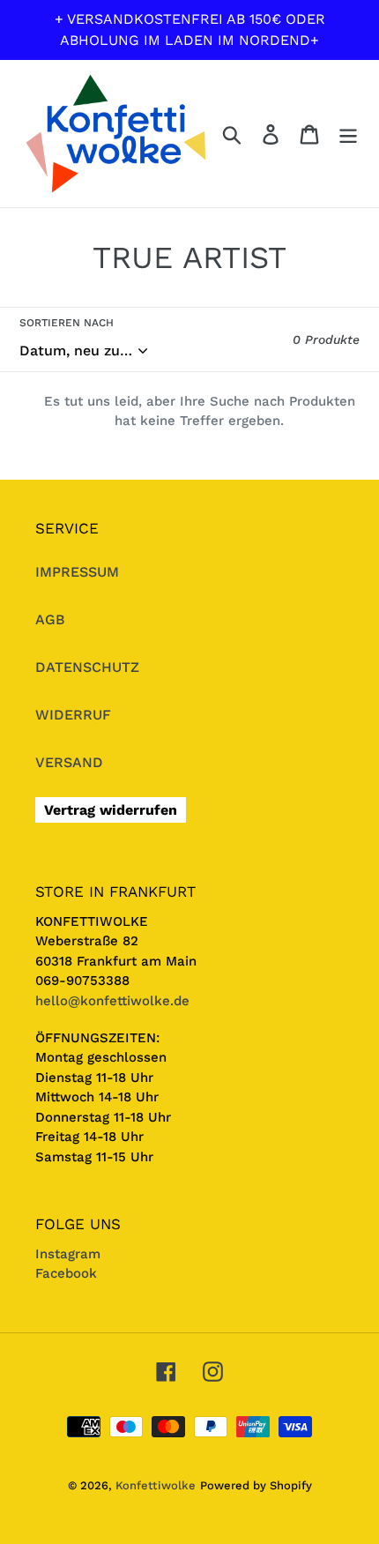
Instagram (67, 1254)
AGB (50, 619)
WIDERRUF (73, 714)
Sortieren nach (66, 323)
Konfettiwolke (155, 1485)
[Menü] (348, 133)
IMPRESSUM (77, 571)
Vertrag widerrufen (110, 810)
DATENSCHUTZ (87, 667)
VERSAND (69, 762)
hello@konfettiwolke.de (112, 1001)
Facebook (66, 1273)
